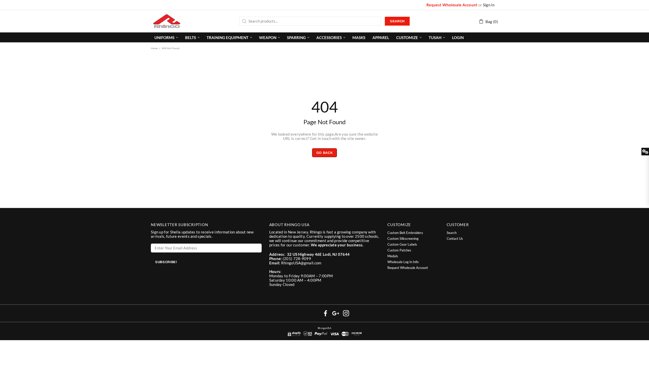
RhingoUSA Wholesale (167, 21)
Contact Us (455, 238)
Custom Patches (399, 250)
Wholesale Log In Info (403, 262)
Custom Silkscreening (403, 238)
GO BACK (324, 153)
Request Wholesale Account (452, 5)
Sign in (488, 5)
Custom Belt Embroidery (405, 233)
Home (154, 48)
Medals (392, 256)
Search (397, 21)
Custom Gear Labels (402, 244)
